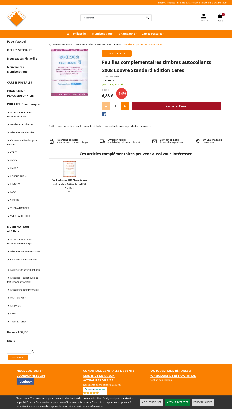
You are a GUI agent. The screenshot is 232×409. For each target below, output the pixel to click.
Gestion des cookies (161, 379)
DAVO (13, 160)
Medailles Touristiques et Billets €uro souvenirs (22, 279)
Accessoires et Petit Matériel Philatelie (19, 114)
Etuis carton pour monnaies (25, 269)
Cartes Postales (152, 33)
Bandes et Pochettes (21, 124)
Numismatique (102, 33)
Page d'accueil (17, 41)
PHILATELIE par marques (23, 104)
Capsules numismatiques (23, 259)
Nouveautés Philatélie (22, 58)
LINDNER (15, 184)
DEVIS (11, 340)
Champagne (127, 33)
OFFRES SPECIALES (19, 50)
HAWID (14, 168)
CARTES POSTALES (19, 82)
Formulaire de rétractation (173, 375)
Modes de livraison (99, 375)
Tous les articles (85, 44)
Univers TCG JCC (17, 332)
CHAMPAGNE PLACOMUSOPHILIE (20, 93)
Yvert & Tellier (18, 321)
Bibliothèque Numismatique (25, 251)
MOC (13, 192)
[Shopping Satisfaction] (95, 389)
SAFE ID (14, 200)
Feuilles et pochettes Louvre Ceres (143, 44)
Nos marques (104, 44)
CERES (13, 152)
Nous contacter (30, 371)
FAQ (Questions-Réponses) (170, 371)
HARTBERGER (18, 297)
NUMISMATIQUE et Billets (18, 229)
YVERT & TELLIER (20, 215)
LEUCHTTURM (18, 176)
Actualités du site (98, 380)
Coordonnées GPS (31, 375)
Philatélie (79, 33)
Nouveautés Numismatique (17, 69)
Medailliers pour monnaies (24, 289)
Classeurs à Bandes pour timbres (22, 142)
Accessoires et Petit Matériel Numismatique (19, 241)
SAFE (13, 313)
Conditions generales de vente (108, 371)
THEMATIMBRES (19, 208)
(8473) (103, 393)
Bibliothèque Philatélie (22, 132)
